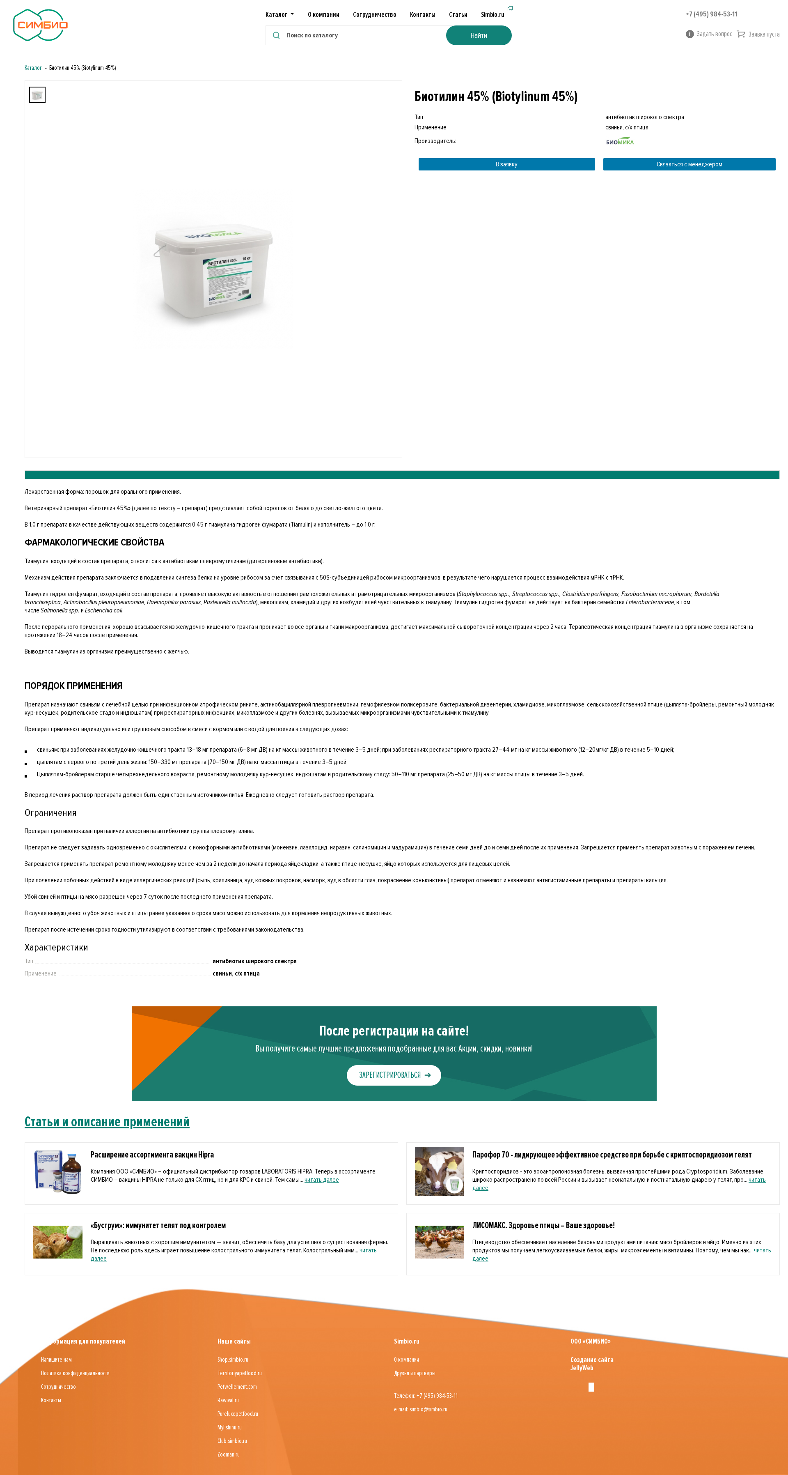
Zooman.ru (229, 1454)
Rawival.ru (228, 1400)
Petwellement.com (237, 1387)
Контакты (422, 14)
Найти (478, 35)
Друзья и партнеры (414, 1373)
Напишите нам (56, 1359)
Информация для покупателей (83, 1341)
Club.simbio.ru (232, 1441)
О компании (323, 14)
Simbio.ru (492, 14)
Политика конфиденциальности (75, 1373)
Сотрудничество (374, 14)
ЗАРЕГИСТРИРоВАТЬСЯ (390, 1075)
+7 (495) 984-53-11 (711, 13)
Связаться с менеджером (689, 164)
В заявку (507, 164)
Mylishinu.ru (230, 1427)
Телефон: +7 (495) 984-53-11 (426, 1396)
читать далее (322, 1180)
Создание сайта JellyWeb (592, 1363)
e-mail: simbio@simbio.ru (420, 1409)
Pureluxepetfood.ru (238, 1414)
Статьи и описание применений (107, 1122)
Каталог (33, 68)
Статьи (458, 14)
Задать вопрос (714, 33)
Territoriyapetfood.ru (240, 1373)
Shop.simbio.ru (233, 1359)
